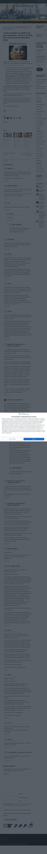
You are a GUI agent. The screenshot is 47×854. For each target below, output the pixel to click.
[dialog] (23, 427)
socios (13, 418)
